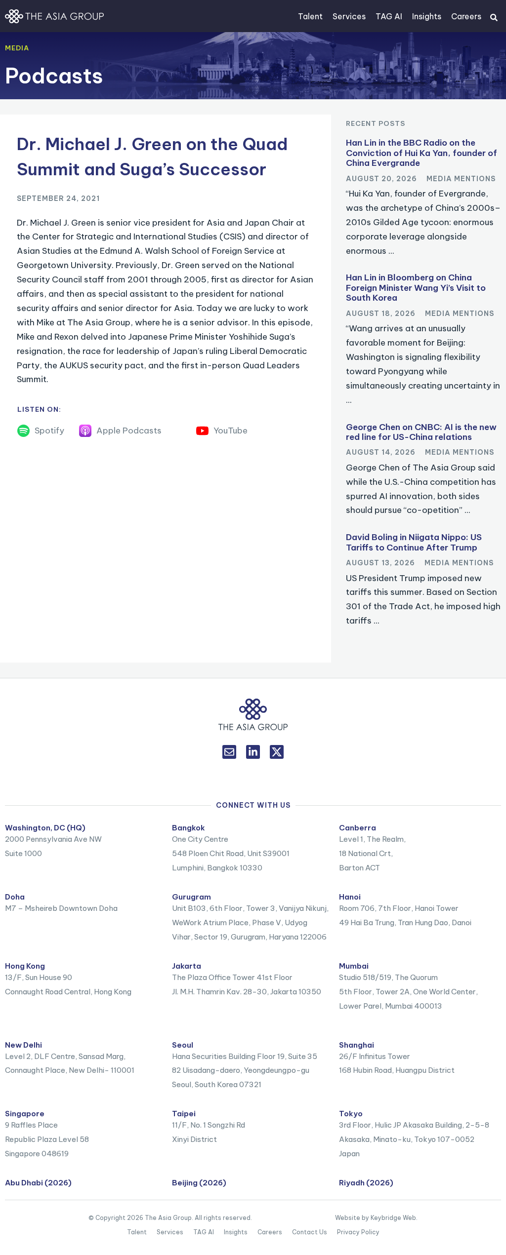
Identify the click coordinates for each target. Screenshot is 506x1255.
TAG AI (389, 16)
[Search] (493, 17)
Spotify (49, 430)
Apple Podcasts (129, 430)
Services (349, 16)
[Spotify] (23, 431)
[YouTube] (202, 431)
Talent (310, 16)
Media (17, 47)
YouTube (230, 430)
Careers (466, 16)
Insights (426, 16)
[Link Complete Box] (423, 200)
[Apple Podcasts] (85, 431)
